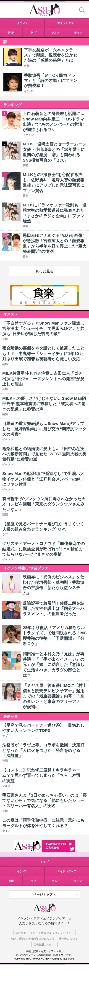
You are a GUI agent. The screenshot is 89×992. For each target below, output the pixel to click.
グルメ (56, 881)
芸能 (26, 65)
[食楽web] (44, 305)
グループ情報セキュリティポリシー (52, 933)
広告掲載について (44, 944)
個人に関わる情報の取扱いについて (33, 938)
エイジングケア (66, 871)
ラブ (33, 881)
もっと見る (44, 271)
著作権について (68, 938)
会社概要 (20, 933)
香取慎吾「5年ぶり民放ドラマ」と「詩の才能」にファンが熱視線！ (50, 80)
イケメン (29, 91)
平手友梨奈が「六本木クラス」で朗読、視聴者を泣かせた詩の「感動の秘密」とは (50, 55)
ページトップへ (44, 894)
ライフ (78, 881)
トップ (44, 861)
